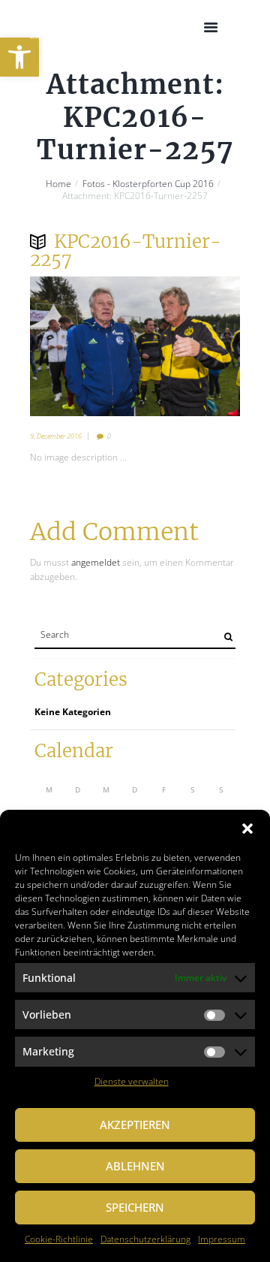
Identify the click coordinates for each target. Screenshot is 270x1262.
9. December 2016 (56, 436)
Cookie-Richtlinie (59, 1239)
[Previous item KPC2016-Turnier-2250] (82, 346)
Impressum (221, 1239)
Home (58, 184)
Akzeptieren (135, 1124)
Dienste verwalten (131, 1081)
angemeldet (95, 562)
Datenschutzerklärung (145, 1239)
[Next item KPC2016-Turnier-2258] (187, 346)
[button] (19, 57)
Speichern (135, 1207)
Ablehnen (135, 1165)
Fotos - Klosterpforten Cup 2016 (148, 184)
